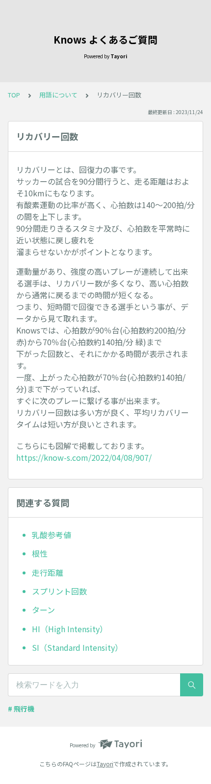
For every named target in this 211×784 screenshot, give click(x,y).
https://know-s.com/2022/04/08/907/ (84, 457)
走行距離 (47, 572)
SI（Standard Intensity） (77, 647)
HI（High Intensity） (69, 629)
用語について (58, 94)
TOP (14, 94)
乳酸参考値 (51, 535)
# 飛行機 (21, 708)
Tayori (105, 764)
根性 (40, 553)
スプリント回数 (59, 591)
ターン (43, 610)
